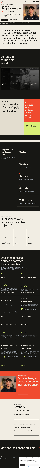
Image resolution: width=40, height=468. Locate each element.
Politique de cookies (26, 466)
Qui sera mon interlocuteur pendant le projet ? (22, 433)
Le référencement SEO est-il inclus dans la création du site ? (25, 424)
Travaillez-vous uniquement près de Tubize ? (22, 427)
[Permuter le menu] (25, 1)
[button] (38, 457)
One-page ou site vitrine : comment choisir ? (22, 417)
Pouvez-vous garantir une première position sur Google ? (24, 430)
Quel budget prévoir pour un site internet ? (21, 414)
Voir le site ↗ (3, 317)
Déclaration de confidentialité (31, 466)
